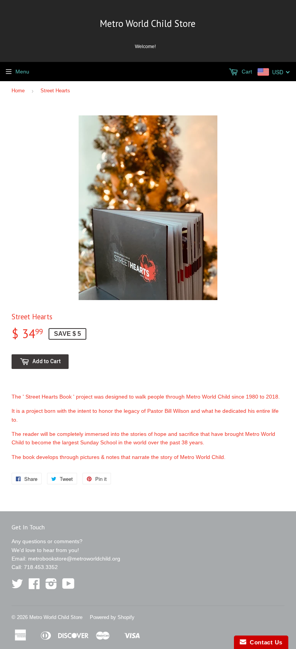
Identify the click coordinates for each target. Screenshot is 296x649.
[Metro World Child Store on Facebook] (34, 586)
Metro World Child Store (147, 23)
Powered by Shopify (112, 617)
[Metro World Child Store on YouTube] (68, 586)
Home (18, 90)
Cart (246, 71)
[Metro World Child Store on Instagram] (51, 586)
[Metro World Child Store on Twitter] (17, 586)
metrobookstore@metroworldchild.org (74, 559)
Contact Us (264, 642)
